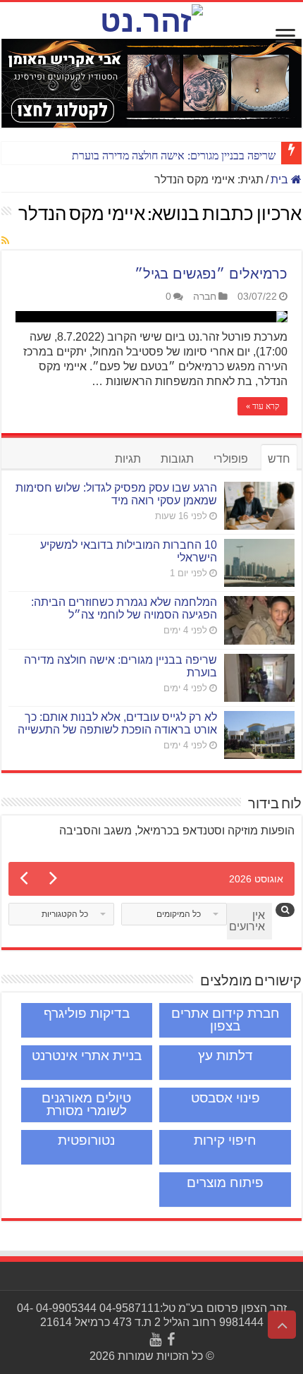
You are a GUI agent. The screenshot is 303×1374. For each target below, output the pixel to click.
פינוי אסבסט (225, 1097)
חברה (204, 296)
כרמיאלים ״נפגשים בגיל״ (211, 273)
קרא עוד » (262, 406)
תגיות (128, 459)
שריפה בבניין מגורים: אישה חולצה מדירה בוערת (174, 156)
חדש (279, 459)
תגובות (177, 459)
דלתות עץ (225, 1055)
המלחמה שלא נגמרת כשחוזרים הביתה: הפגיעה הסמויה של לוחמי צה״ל (124, 608)
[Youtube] (155, 1339)
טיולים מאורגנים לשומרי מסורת (86, 1104)
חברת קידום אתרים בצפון (225, 1019)
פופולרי (231, 459)
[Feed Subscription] (5, 240)
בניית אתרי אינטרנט (87, 1055)
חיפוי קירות (225, 1140)
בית (281, 180)
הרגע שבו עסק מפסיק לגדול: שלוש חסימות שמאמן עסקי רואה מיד (116, 494)
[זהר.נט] (151, 19)
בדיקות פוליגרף (87, 1013)
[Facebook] (171, 1339)
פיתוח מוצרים (225, 1182)
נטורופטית (86, 1140)
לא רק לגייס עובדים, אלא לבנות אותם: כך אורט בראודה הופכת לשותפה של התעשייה (117, 723)
